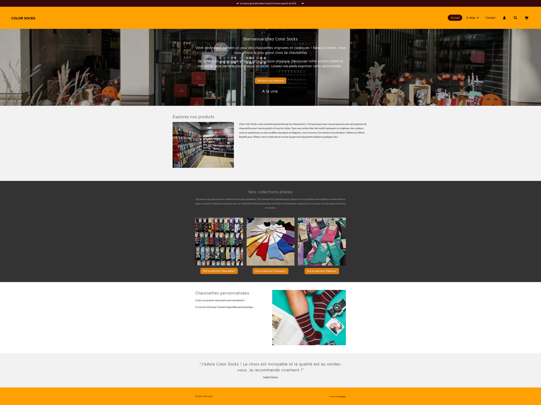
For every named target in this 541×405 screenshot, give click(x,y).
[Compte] (504, 18)
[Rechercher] (515, 18)
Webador (342, 396)
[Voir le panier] (526, 18)
